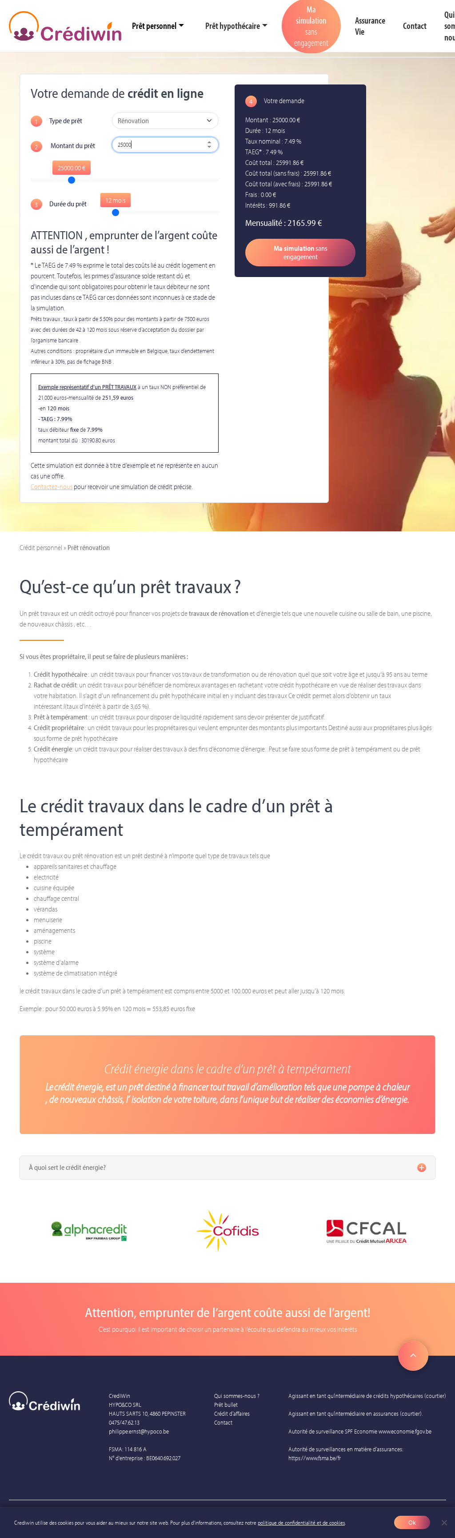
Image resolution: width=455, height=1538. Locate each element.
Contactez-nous (51, 486)
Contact (223, 1422)
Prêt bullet (226, 1405)
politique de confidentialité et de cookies (301, 1522)
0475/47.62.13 (124, 1422)
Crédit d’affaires (232, 1413)
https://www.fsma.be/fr (314, 1458)
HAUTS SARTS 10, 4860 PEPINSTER (147, 1413)
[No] (443, 1522)
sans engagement (300, 252)
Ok (412, 1522)
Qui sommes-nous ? (236, 1396)
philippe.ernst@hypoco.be (139, 1431)
